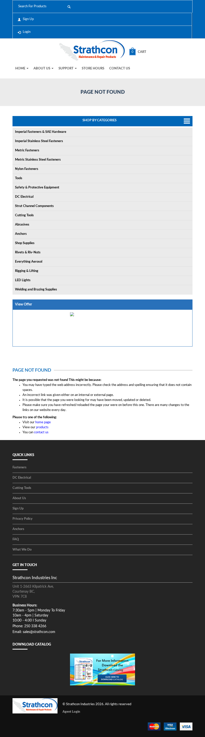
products (42, 427)
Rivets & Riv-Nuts (27, 252)
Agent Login (71, 711)
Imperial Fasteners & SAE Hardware (40, 132)
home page (43, 422)
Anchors (21, 234)
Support (66, 68)
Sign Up (28, 19)
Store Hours (93, 68)
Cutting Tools (24, 215)
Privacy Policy (22, 518)
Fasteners (19, 467)
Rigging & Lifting (26, 271)
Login (26, 32)
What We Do (22, 549)
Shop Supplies (24, 243)
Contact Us (119, 68)
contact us (41, 432)
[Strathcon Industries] (92, 51)
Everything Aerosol (28, 261)
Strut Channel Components (34, 206)
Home (20, 68)
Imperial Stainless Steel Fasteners (39, 141)
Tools (18, 178)
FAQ (15, 539)
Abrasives (22, 224)
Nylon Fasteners (26, 169)
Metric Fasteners (27, 150)
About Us (42, 68)
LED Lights (22, 280)
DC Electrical (24, 196)
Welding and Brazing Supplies (36, 289)
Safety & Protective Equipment (37, 187)
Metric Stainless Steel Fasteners (38, 159)
